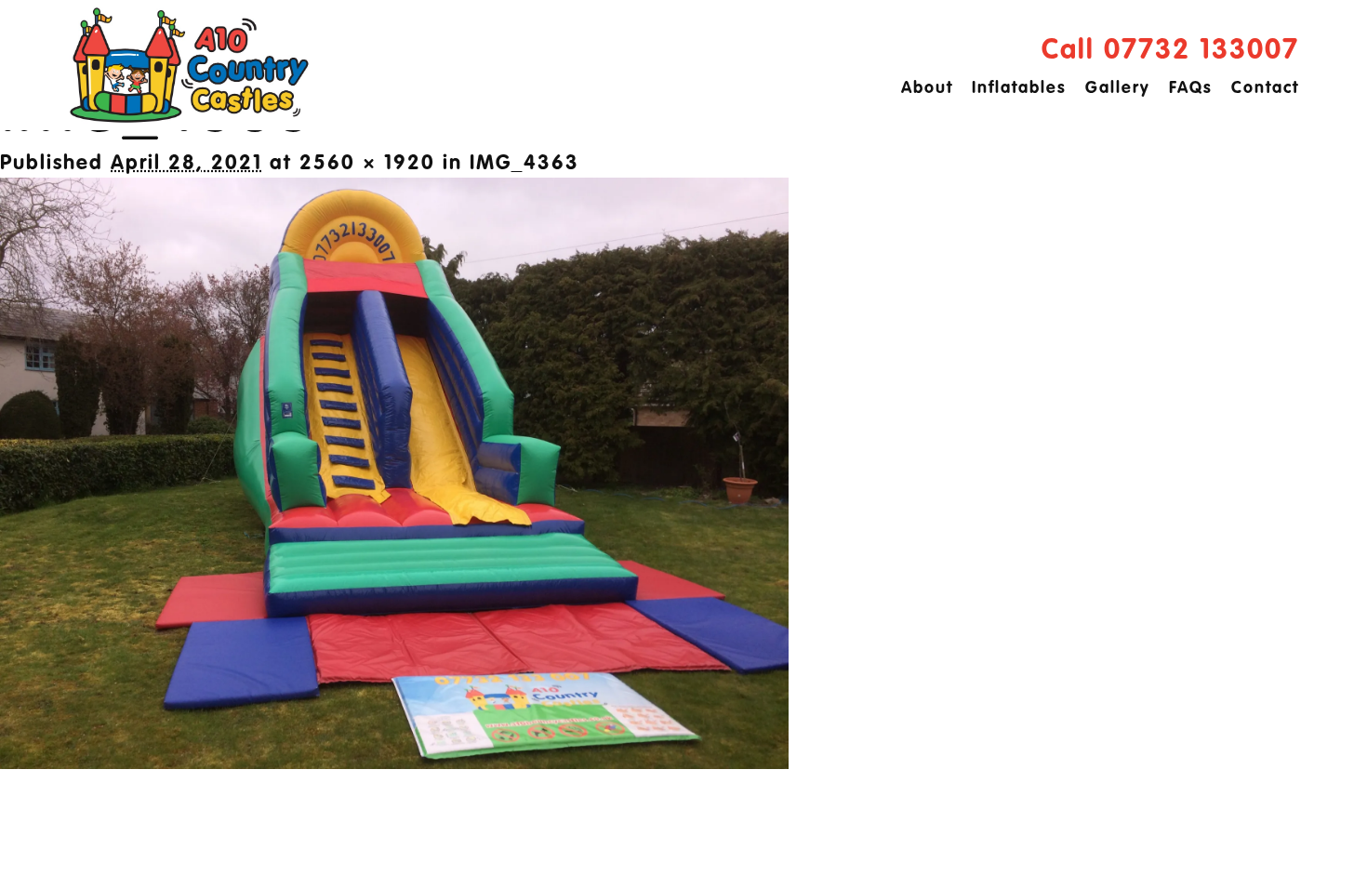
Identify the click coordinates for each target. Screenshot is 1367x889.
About (927, 88)
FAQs (1191, 88)
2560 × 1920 (367, 163)
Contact (1265, 88)
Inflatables (1019, 88)
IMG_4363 (524, 163)
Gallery (1117, 88)
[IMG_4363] (394, 763)
